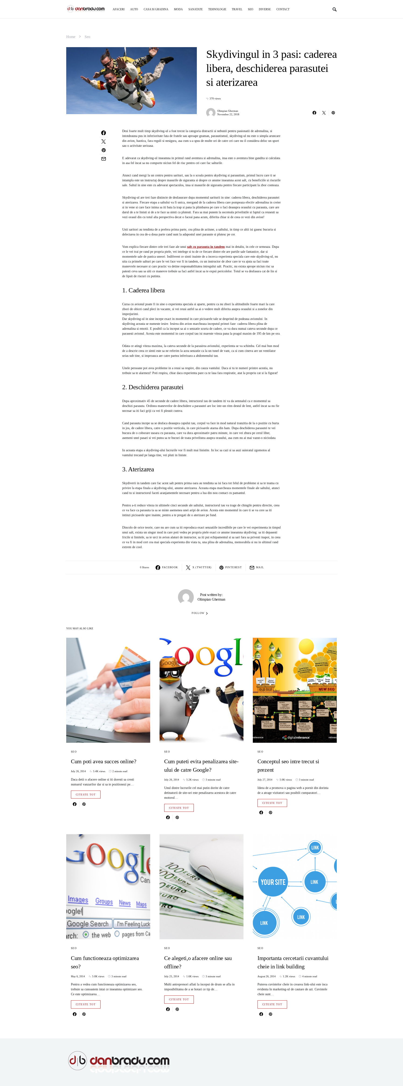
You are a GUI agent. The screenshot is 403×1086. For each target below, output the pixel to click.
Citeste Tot (86, 794)
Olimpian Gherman (227, 110)
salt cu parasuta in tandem (206, 247)
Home (70, 37)
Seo (87, 37)
